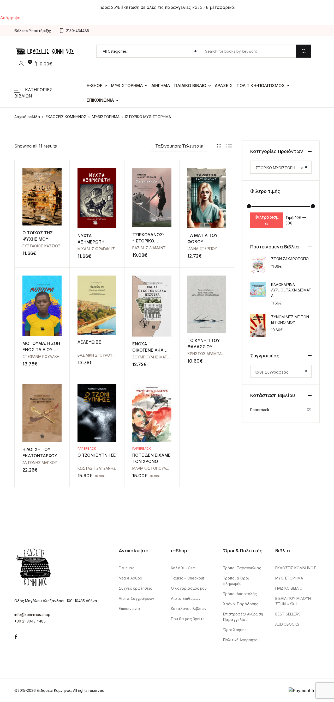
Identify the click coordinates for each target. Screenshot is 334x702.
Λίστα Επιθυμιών (186, 598)
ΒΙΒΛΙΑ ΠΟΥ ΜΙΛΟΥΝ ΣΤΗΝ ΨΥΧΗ (293, 601)
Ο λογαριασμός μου (189, 588)
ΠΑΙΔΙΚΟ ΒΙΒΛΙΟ (190, 85)
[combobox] (281, 167)
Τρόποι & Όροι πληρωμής (236, 581)
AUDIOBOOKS (287, 624)
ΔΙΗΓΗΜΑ (160, 85)
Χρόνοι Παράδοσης (240, 604)
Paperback (86, 448)
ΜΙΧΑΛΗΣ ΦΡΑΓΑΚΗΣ (96, 249)
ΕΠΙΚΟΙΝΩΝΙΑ (100, 100)
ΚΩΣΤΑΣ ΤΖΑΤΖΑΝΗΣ (96, 468)
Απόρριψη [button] (10, 17)
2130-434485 (77, 30)
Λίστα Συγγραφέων (136, 598)
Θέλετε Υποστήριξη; (32, 30)
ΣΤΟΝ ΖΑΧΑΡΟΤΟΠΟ (290, 259)
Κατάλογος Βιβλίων (188, 608)
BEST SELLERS (288, 614)
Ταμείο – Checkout (187, 578)
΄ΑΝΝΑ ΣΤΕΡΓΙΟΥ (202, 248)
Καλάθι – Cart (183, 568)
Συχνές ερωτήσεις (135, 588)
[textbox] (279, 372)
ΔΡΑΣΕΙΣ (223, 85)
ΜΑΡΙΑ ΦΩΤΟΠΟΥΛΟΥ (151, 468)
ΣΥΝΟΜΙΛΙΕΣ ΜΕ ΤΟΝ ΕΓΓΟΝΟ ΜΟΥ (290, 320)
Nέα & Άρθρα (130, 578)
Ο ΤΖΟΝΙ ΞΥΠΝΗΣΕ (96, 455)
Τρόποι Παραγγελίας (242, 568)
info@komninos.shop (32, 614)
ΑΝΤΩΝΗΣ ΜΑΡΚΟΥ (39, 462)
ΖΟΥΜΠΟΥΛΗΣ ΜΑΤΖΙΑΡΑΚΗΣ (158, 357)
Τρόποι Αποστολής (240, 593)
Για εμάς (126, 568)
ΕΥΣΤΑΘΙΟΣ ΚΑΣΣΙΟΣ (41, 246)
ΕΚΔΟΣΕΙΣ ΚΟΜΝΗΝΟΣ (66, 116)
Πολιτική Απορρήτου (241, 640)
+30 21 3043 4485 (30, 621)
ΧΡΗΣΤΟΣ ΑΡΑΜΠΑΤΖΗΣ (209, 353)
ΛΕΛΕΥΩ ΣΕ (89, 342)
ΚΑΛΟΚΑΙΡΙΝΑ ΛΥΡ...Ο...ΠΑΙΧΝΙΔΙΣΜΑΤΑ (291, 290)
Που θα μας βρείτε (188, 618)
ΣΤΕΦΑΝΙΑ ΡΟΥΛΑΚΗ (40, 356)
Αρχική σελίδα (27, 116)
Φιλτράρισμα (266, 220)
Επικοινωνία (129, 608)
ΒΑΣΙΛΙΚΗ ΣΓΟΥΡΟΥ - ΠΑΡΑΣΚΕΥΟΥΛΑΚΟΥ (114, 355)
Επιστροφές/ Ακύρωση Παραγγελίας (243, 617)
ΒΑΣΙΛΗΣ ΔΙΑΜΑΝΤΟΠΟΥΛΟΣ (158, 248)
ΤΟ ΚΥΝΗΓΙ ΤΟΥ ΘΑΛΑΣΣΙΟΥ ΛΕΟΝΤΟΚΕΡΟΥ (203, 347)
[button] (21, 64)
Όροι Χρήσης (235, 629)
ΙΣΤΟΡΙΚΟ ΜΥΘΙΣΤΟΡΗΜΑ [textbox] (279, 168)
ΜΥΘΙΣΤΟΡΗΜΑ (127, 85)
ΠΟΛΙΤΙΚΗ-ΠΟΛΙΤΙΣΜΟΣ (261, 85)
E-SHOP (95, 85)
